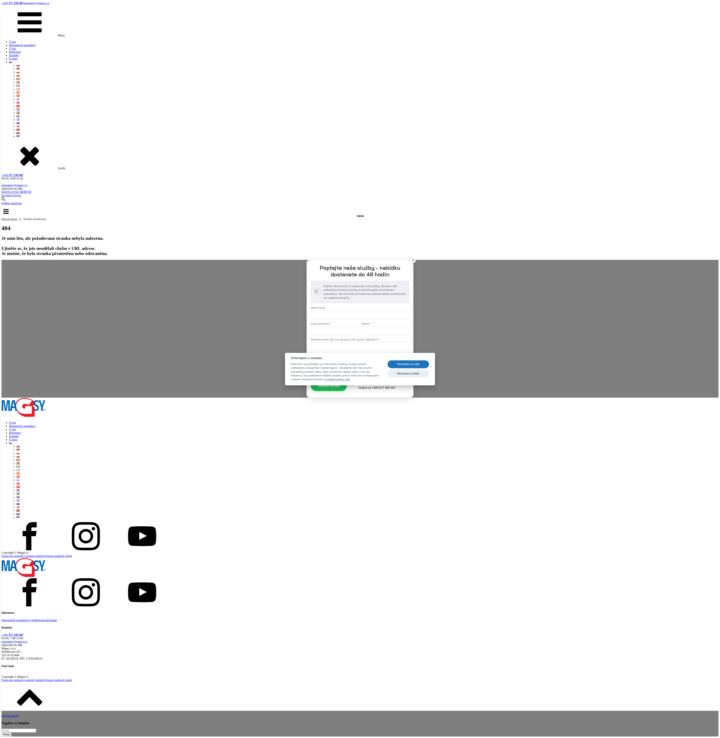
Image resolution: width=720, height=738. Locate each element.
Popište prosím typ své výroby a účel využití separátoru (346, 339)
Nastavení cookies (408, 373)
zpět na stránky (10, 715)
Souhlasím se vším (408, 364)
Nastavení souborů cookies (17, 556)
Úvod (12, 41)
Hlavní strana (9, 219)
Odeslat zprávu (329, 386)
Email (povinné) (321, 323)
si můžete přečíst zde (337, 379)
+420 (12, 3)
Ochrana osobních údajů (57, 556)
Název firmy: (318, 307)
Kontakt (14, 55)
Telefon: (367, 323)
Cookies (38, 556)
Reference (15, 52)
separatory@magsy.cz (36, 3)
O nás (12, 48)
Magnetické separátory (22, 45)
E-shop (13, 58)
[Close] (413, 260)
